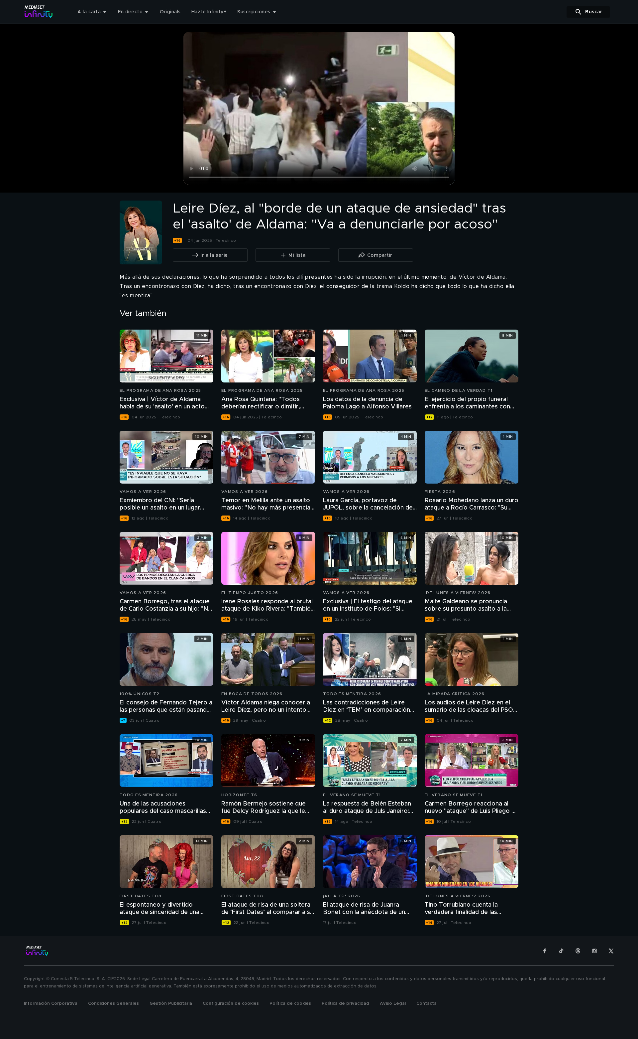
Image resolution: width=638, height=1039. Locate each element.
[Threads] (578, 951)
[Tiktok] (561, 951)
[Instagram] (594, 951)
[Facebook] (545, 951)
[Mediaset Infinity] (38, 12)
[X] (611, 951)
